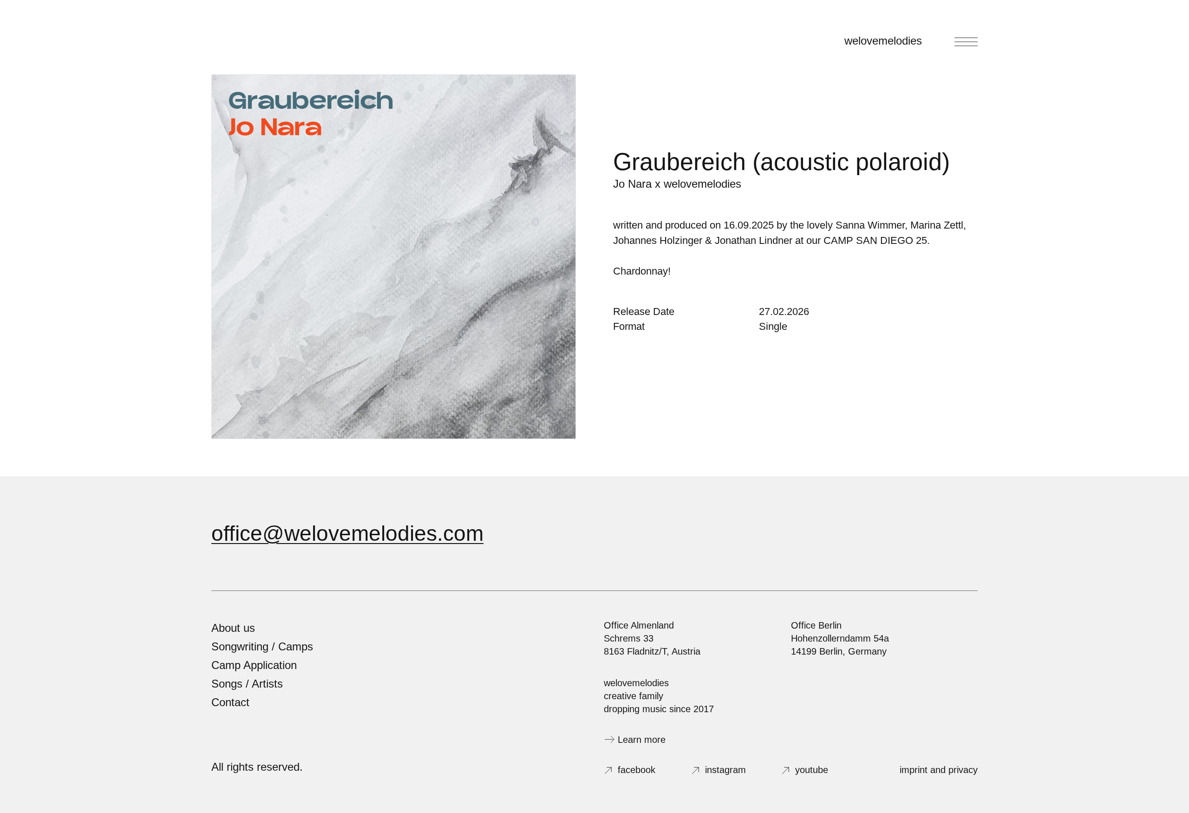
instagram (725, 770)
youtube (811, 770)
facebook (636, 770)
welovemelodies (883, 40)
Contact (230, 702)
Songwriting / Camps (262, 646)
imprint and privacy (939, 770)
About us (233, 628)
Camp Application (254, 665)
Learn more (642, 739)
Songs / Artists (247, 683)
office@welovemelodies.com (347, 533)
